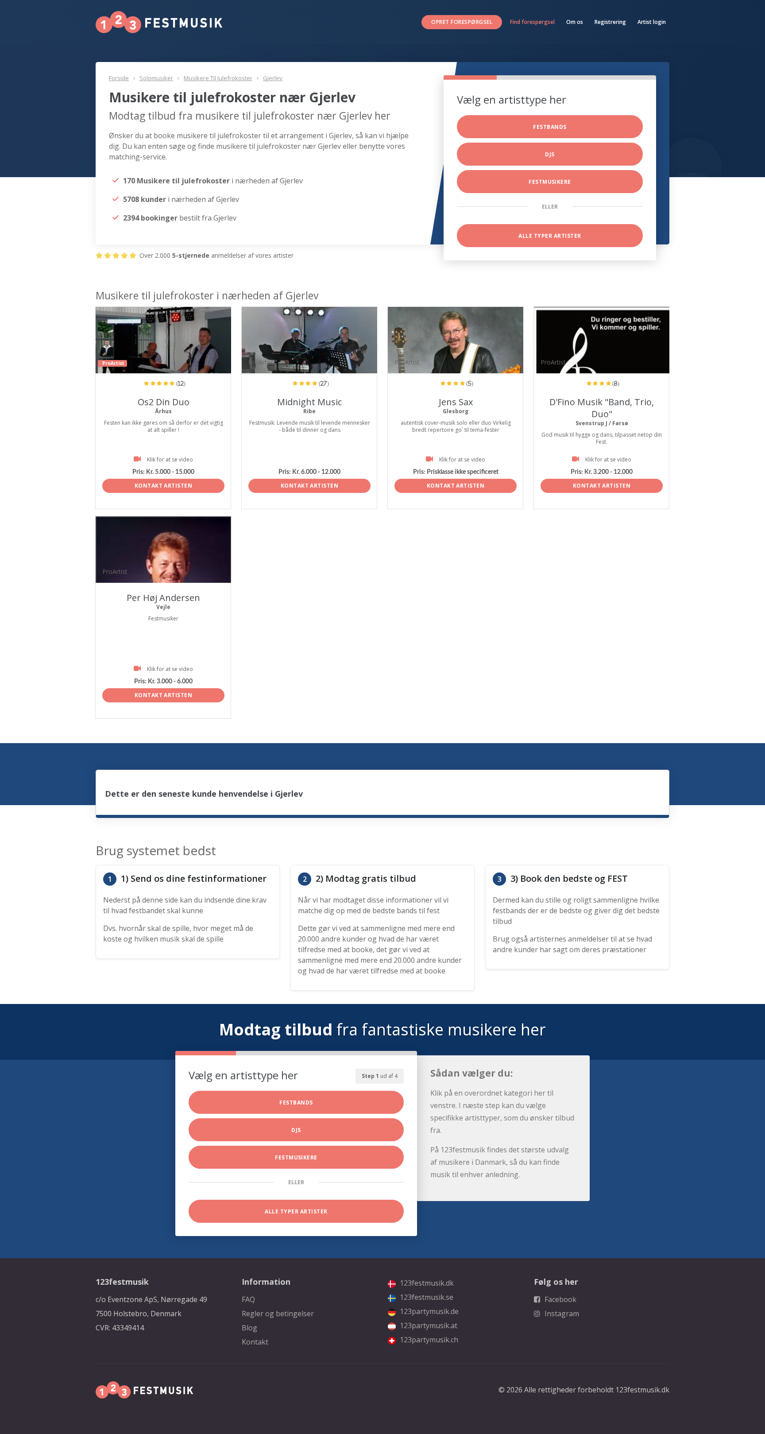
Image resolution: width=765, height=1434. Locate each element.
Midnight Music (309, 402)
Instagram (561, 1313)
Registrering (610, 22)
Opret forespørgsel (461, 22)
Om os (574, 22)
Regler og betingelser (278, 1313)
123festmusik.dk (426, 1283)
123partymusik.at (427, 1325)
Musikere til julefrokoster (218, 78)
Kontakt (255, 1342)
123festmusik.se (425, 1297)
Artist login (652, 22)
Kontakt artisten (164, 485)
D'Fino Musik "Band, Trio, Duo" (601, 408)
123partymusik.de (428, 1311)
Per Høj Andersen (163, 598)
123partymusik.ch (428, 1340)
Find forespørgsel (532, 22)
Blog (249, 1328)
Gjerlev (272, 78)
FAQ (248, 1299)
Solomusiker (156, 78)
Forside (119, 78)
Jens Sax (456, 402)
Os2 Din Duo (163, 402)
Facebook (559, 1299)
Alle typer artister (549, 236)
